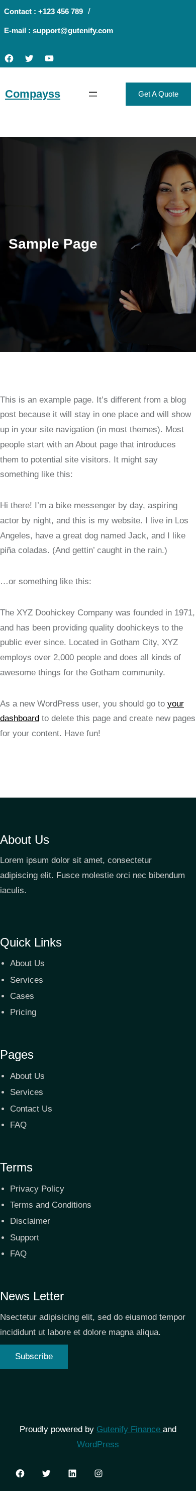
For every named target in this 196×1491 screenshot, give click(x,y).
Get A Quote (158, 94)
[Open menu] (93, 94)
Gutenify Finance (129, 1429)
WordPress (98, 1444)
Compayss (32, 94)
